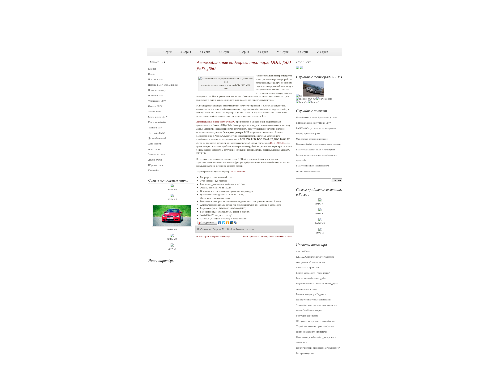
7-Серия (243, 52)
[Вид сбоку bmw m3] (313, 101)
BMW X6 (172, 189)
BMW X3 (320, 213)
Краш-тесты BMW (157, 122)
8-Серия (262, 52)
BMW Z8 (172, 248)
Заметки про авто (156, 154)
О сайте (151, 73)
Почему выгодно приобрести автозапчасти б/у (318, 347)
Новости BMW (155, 95)
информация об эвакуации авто (311, 262)
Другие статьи (155, 159)
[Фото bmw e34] (302, 101)
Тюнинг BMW (155, 127)
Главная (152, 68)
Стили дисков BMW (158, 116)
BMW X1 (320, 203)
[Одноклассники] (228, 222)
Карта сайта (153, 170)
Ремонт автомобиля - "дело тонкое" (313, 272)
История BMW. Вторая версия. (163, 84)
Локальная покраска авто (308, 267)
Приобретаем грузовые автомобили (313, 299)
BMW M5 (172, 238)
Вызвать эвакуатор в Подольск (311, 294)
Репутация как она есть (307, 315)
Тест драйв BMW (156, 132)
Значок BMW (154, 111)
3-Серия (185, 52)
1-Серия (166, 52)
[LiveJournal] (236, 222)
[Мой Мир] (232, 222)
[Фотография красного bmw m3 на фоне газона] (306, 98)
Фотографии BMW (157, 100)
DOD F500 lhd (238, 171)
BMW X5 (172, 199)
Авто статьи (154, 148)
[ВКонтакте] (220, 222)
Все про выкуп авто (305, 353)
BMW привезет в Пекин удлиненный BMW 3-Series (267, 236)
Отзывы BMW (155, 106)
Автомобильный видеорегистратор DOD (216, 121)
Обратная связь (155, 164)
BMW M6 (320, 223)
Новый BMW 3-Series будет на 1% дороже (316, 117)
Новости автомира (157, 90)
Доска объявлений (157, 138)
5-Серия (205, 52)
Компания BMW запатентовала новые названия (319, 144)
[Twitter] (224, 222)
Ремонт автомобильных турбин (311, 278)
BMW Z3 (320, 232)
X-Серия (302, 52)
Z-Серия (322, 52)
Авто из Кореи (303, 251)
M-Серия (282, 52)
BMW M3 (172, 229)
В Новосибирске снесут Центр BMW (313, 122)
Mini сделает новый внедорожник (312, 138)
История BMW (155, 79)
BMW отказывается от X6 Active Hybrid (315, 149)
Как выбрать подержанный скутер (213, 236)
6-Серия (224, 52)
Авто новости (154, 143)
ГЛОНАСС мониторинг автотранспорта (315, 256)
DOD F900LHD (277, 142)
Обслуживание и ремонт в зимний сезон (315, 320)
